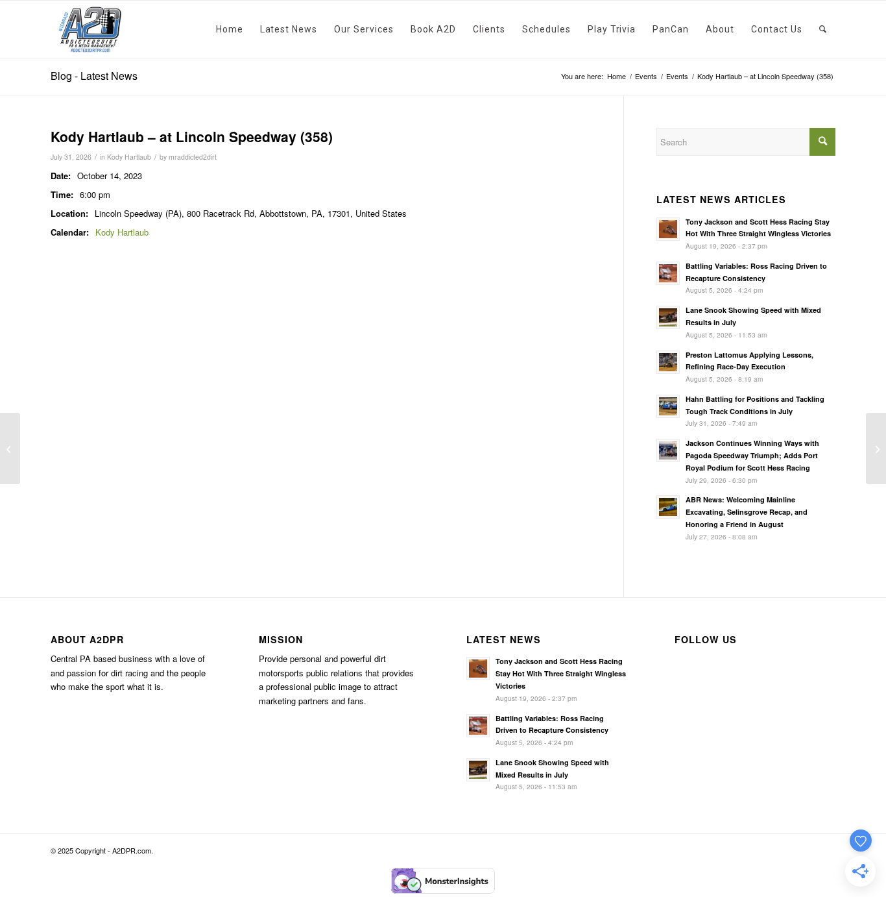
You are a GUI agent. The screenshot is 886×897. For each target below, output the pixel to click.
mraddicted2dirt (193, 157)
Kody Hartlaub (129, 157)
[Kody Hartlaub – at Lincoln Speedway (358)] (10, 448)
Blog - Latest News (94, 75)
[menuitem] (230, 29)
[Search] (823, 29)
